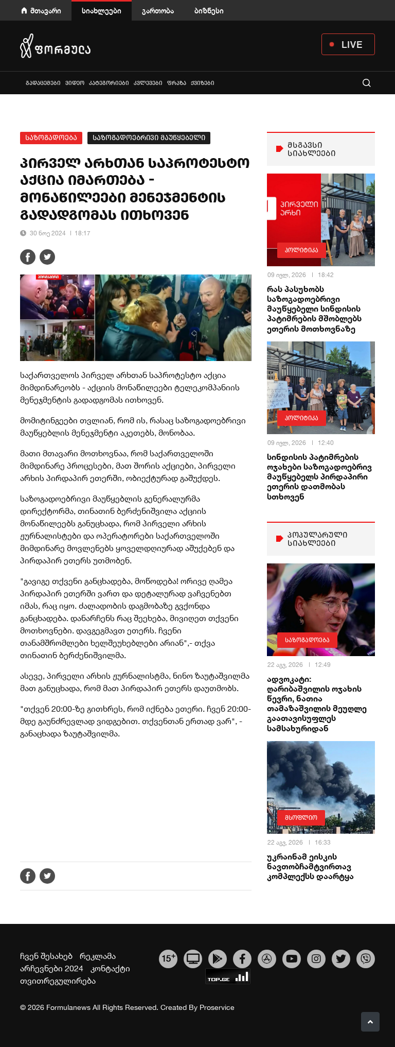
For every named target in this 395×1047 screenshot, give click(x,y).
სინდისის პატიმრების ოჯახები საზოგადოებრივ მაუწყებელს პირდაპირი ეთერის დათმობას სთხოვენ (319, 476)
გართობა (158, 10)
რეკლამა (98, 955)
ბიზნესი (209, 10)
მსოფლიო (301, 817)
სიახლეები (101, 10)
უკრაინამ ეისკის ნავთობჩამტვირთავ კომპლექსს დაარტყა (310, 866)
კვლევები (148, 83)
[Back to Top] (370, 1022)
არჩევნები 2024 (51, 968)
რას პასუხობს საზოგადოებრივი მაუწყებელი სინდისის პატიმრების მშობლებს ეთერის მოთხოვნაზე (314, 308)
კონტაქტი (110, 968)
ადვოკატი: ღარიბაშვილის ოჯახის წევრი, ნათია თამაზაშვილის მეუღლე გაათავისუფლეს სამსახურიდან (317, 703)
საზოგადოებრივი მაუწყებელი (149, 137)
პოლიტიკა (301, 250)
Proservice (217, 1007)
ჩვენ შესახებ (46, 955)
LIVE (352, 44)
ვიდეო (74, 83)
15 (168, 957)
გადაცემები (43, 83)
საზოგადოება (51, 137)
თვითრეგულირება (58, 980)
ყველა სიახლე (21, 82)
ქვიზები (202, 83)
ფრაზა (176, 83)
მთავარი (45, 10)
